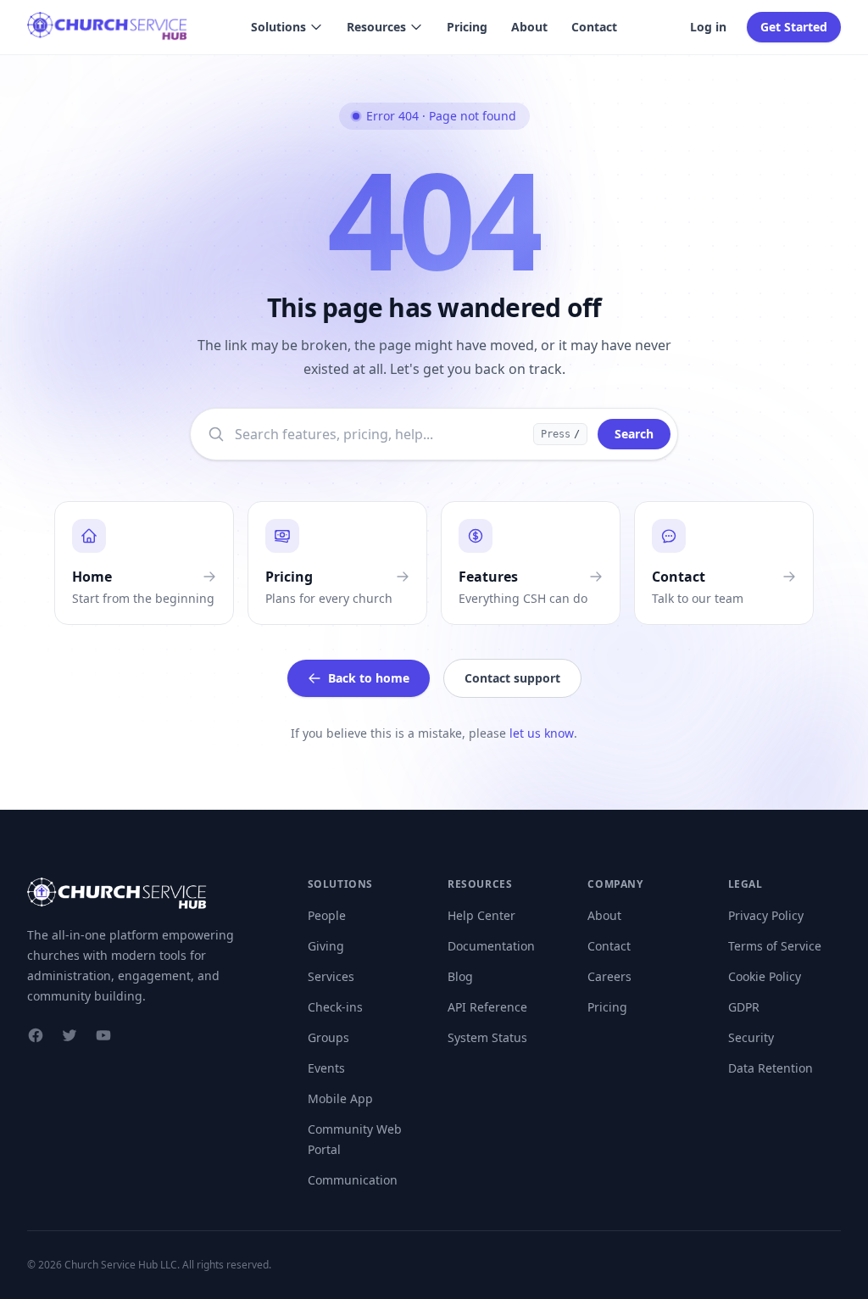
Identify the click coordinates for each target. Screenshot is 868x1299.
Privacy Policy (766, 915)
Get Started (793, 27)
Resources (376, 27)
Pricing (467, 27)
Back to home (368, 678)
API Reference (487, 1007)
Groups (328, 1037)
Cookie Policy (764, 976)
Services (331, 976)
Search (634, 434)
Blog (460, 976)
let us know (541, 733)
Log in (708, 27)
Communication (353, 1180)
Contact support (512, 678)
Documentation (491, 946)
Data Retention (770, 1068)
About (529, 27)
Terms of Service (774, 946)
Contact (594, 27)
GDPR (744, 1007)
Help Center (481, 915)
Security (751, 1037)
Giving (326, 946)
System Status (487, 1037)
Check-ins (335, 1007)
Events (326, 1068)
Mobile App (340, 1098)
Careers (609, 976)
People (327, 915)
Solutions (278, 27)
